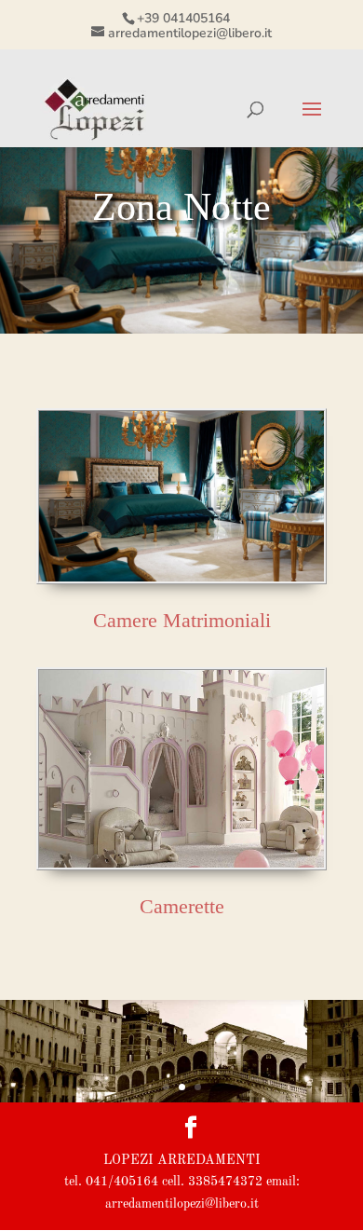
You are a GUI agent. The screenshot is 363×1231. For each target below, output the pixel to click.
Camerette (182, 907)
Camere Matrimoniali (182, 620)
